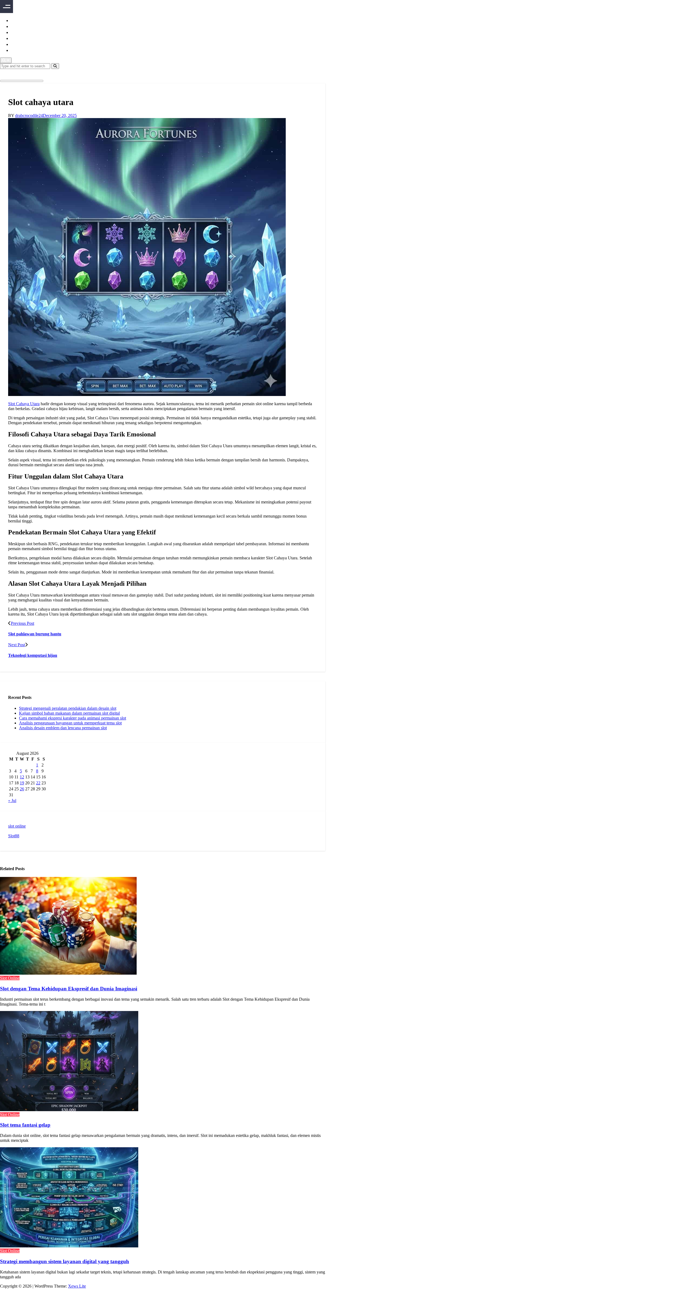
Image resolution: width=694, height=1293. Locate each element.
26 (22, 789)
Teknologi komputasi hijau (32, 655)
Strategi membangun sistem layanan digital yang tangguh (64, 1261)
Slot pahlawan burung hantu (34, 634)
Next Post (16, 644)
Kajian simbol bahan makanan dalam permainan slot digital (69, 713)
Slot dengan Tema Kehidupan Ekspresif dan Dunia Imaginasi (68, 988)
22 (38, 783)
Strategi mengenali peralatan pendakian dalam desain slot (67, 708)
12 (22, 777)
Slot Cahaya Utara (24, 403)
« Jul (12, 800)
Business (20, 26)
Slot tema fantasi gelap (25, 1125)
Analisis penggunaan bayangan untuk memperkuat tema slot (70, 723)
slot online (17, 826)
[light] (8, 73)
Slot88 (13, 836)
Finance (19, 32)
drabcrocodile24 (29, 115)
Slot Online (10, 978)
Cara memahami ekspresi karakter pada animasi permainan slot (72, 718)
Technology (23, 44)
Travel (17, 50)
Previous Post (22, 623)
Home (17, 20)
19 (22, 783)
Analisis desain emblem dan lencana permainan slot (63, 727)
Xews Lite (77, 1286)
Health (17, 38)
